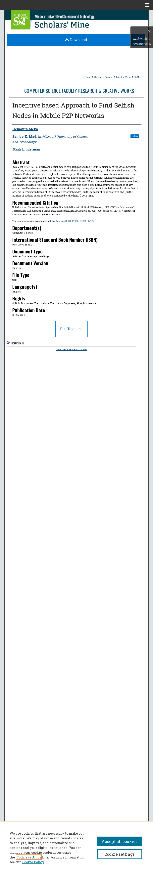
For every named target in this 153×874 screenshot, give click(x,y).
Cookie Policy (33, 862)
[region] (76, 847)
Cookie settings (29, 857)
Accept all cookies (119, 841)
